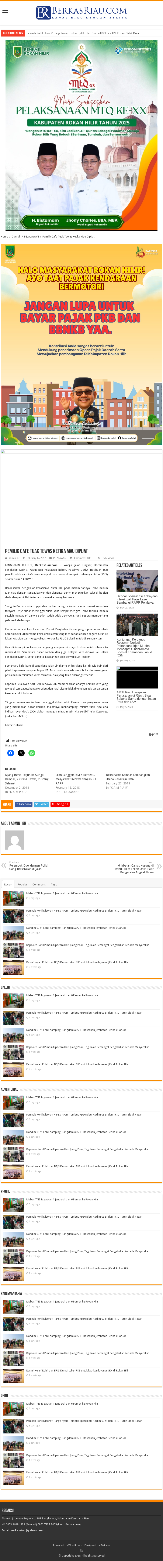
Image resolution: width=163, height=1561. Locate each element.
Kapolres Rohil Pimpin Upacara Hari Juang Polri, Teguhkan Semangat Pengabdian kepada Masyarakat (87, 945)
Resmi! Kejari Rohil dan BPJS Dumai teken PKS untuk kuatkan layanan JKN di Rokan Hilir (77, 962)
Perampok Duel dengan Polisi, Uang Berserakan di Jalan (28, 866)
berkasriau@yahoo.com (27, 1530)
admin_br (14, 558)
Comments (39, 884)
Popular (22, 884)
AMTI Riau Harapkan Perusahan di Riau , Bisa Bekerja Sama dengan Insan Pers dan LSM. (136, 697)
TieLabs (105, 1545)
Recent (8, 884)
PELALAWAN (31, 236)
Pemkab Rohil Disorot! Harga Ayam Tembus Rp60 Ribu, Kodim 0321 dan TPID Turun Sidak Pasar (83, 33)
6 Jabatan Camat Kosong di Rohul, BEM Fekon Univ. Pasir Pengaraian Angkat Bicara (134, 867)
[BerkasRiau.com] (81, 12)
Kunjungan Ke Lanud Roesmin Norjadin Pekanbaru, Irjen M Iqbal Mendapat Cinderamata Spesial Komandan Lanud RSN (134, 647)
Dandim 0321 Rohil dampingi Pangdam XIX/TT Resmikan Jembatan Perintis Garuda (76, 927)
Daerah (16, 236)
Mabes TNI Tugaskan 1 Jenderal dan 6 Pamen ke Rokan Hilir (62, 893)
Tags (54, 884)
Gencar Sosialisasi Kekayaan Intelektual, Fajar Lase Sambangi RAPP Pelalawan (137, 599)
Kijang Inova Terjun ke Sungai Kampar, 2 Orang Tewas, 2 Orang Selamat (27, 779)
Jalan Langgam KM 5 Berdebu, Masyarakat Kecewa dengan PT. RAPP (76, 779)
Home (4, 236)
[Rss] (81, 1550)
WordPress (75, 1545)
